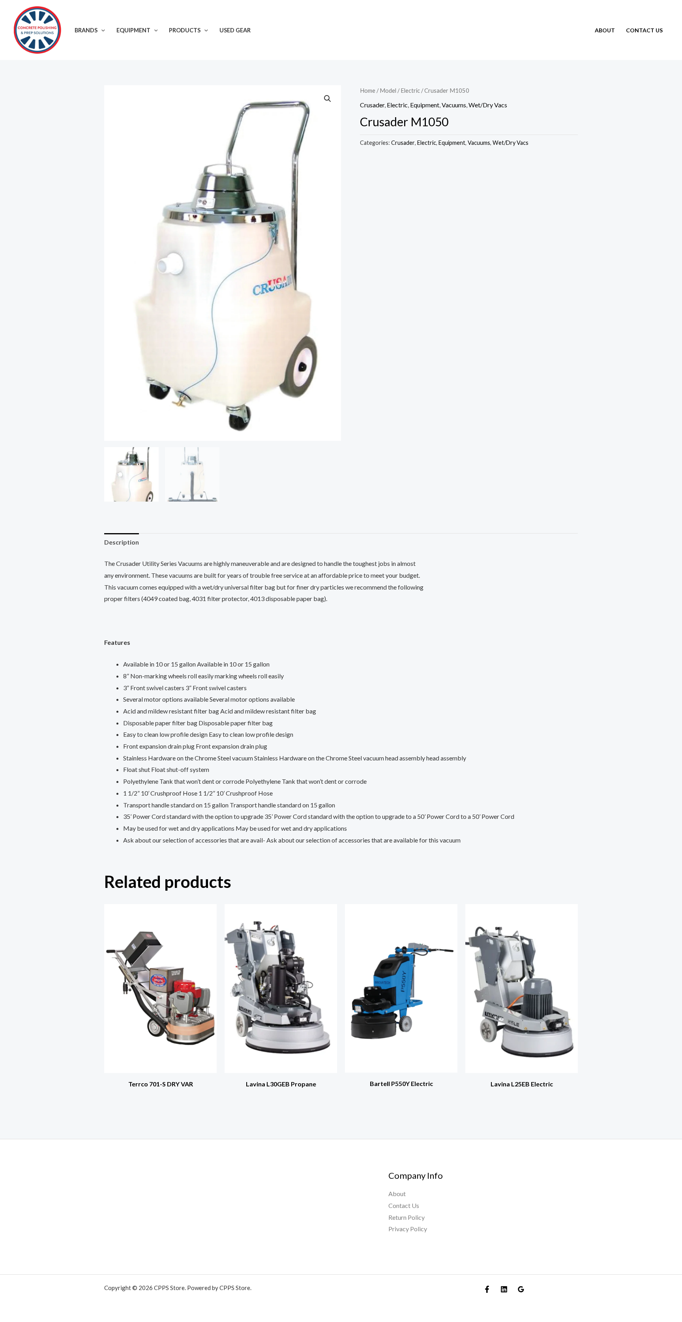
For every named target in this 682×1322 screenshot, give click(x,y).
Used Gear (235, 30)
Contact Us (644, 30)
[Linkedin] (504, 1289)
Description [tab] (121, 542)
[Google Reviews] (521, 1289)
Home (367, 90)
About (605, 30)
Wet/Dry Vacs (487, 105)
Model (388, 90)
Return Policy (406, 1217)
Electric (410, 90)
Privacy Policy (407, 1228)
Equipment (133, 30)
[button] (101, 30)
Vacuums (454, 105)
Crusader (372, 105)
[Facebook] (487, 1289)
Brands (86, 30)
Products (184, 30)
